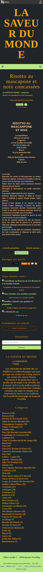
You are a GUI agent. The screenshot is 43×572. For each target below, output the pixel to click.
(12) (10, 503)
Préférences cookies (21, 569)
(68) (16, 432)
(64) (15, 435)
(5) (6, 533)
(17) (9, 487)
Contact (2, 566)
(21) (18, 481)
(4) (6, 536)
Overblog (35, 557)
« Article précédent (10, 248)
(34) (17, 451)
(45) (6, 443)
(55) (8, 438)
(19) (13, 484)
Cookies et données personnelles (32, 566)
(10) (14, 506)
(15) (8, 492)
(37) (16, 448)
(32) (12, 459)
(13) (6, 498)
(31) (18, 468)
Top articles (35, 563)
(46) (19, 440)
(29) (9, 470)
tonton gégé (23, 396)
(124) (8, 416)
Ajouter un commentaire (19, 328)
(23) (16, 476)
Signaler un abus (11, 566)
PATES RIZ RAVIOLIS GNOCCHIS (21, 100)
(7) (8, 519)
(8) (14, 514)
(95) (15, 421)
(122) (15, 418)
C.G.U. (20, 566)
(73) (12, 427)
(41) (6, 446)
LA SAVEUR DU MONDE (21, 33)
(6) (13, 528)
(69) (8, 429)
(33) (11, 457)
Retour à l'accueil (21, 253)
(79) (14, 424)
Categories (24, 92)
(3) (11, 538)
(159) (8, 413)
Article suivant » (33, 248)
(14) (8, 495)
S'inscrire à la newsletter (10, 269)
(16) (9, 489)
